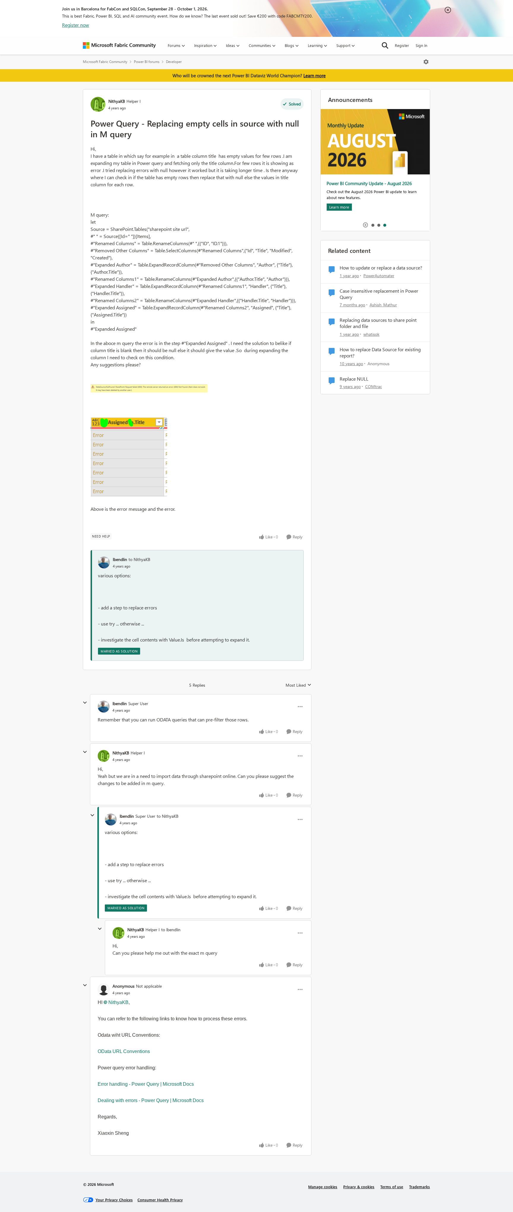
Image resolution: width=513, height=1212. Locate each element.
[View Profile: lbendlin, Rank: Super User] (104, 707)
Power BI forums (146, 61)
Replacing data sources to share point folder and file (378, 323)
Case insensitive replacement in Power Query (379, 294)
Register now (75, 25)
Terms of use (391, 1186)
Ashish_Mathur (383, 305)
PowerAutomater (378, 275)
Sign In (421, 45)
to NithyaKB (139, 559)
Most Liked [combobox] (298, 685)
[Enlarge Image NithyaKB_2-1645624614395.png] (149, 388)
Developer (174, 61)
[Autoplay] (365, 225)
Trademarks (419, 1186)
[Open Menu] (426, 62)
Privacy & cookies (358, 1186)
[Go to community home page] (119, 45)
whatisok (371, 334)
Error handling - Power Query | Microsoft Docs (146, 1084)
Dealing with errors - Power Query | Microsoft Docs (151, 1100)
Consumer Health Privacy (160, 1199)
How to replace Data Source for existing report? (380, 352)
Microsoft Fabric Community (105, 61)
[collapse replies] (84, 702)
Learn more (314, 75)
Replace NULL (354, 379)
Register (402, 45)
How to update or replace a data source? (381, 268)
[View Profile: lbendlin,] (104, 562)
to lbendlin (170, 929)
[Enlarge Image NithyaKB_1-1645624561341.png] (129, 457)
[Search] (385, 45)
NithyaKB (116, 101)
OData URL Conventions (124, 1051)
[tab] (373, 225)
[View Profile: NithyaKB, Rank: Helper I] (98, 104)
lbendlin (120, 559)
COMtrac (373, 386)
